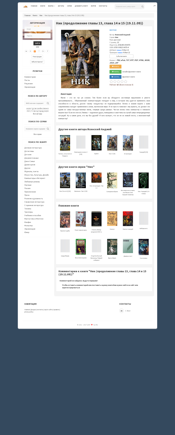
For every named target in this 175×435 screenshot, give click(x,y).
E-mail (127, 310)
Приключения (30, 192)
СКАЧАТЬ (116, 77)
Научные (28, 185)
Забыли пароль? (37, 62)
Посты (27, 80)
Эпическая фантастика (84, 405)
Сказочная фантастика (84, 342)
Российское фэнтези (83, 336)
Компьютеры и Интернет (34, 178)
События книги (121, 56)
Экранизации (29, 87)
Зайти (37, 43)
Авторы (61, 6)
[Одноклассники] (35, 51)
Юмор (26, 232)
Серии (69, 6)
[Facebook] (47, 51)
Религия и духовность (33, 198)
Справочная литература (34, 202)
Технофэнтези (81, 379)
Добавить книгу (81, 6)
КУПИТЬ (116, 67)
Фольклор (28, 225)
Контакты (103, 6)
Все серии (38, 134)
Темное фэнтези (81, 374)
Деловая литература (83, 12)
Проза (27, 195)
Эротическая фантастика (85, 416)
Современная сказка (83, 358)
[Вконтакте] (26, 51)
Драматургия (29, 165)
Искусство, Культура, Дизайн (36, 175)
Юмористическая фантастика (87, 427)
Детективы (29, 151)
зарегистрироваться (71, 287)
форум (33, 310)
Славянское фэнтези (83, 347)
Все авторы (37, 114)
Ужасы (77, 384)
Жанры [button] (51, 6)
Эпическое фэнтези (83, 411)
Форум (93, 6)
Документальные (31, 158)
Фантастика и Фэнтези (33, 219)
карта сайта (48, 310)
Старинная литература (33, 205)
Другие (27, 168)
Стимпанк (79, 368)
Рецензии (28, 83)
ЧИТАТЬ (116, 72)
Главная (34, 6)
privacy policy (28, 312)
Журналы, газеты (31, 171)
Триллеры (28, 212)
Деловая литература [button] (56, 12)
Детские (28, 154)
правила (56, 310)
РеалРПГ (78, 331)
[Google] (43, 51)
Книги (42, 6)
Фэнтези (78, 395)
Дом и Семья (29, 161)
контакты (40, 310)
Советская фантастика (84, 352)
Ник (40, 15)
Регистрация (37, 57)
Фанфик (27, 222)
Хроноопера (80, 400)
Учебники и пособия (32, 215)
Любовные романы (32, 182)
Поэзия (27, 188)
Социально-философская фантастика (90, 363)
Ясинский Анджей (122, 35)
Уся (76, 390)
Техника (27, 209)
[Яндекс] (39, 51)
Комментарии (30, 77)
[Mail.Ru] (30, 51)
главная (27, 310)
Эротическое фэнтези (84, 421)
